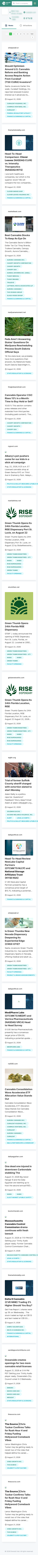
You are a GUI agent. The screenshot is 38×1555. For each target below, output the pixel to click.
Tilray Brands (13, 279)
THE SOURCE (11, 1465)
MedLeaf (10, 1397)
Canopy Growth (13, 266)
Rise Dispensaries (14, 564)
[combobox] (22, 3)
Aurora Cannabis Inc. (16, 260)
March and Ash (13, 1394)
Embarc (10, 1388)
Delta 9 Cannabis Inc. (15, 1330)
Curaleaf (11, 110)
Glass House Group (15, 295)
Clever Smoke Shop (15, 191)
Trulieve (10, 282)
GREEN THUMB (12, 570)
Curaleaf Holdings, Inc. (16, 103)
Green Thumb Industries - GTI (19, 557)
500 (32, 34)
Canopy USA (12, 269)
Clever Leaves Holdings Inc (18, 194)
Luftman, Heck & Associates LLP (20, 286)
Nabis (9, 560)
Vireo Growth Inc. (14, 1461)
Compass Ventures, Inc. (16, 107)
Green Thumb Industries (17, 554)
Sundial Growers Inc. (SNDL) (18, 273)
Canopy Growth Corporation (19, 263)
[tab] (9, 25)
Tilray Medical (13, 276)
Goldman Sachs (13, 811)
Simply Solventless (15, 1327)
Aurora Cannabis (14, 289)
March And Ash (13, 1391)
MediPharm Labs (13, 1047)
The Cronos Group (14, 292)
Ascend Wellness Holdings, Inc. (20, 815)
